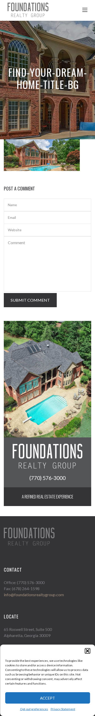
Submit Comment (30, 300)
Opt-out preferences (34, 709)
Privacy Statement (63, 709)
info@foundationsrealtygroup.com (34, 594)
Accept (47, 698)
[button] (87, 650)
